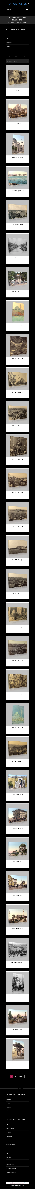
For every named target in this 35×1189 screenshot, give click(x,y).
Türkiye (9, 1132)
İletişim (9, 1157)
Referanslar (10, 1153)
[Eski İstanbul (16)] (17, 379)
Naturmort (10, 1124)
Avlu (17, 90)
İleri (20, 1076)
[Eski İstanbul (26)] (17, 714)
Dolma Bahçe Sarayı (17, 191)
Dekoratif (9, 1136)
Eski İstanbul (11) (17, 291)
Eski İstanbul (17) (17, 425)
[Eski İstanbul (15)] (17, 345)
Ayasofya (17, 123)
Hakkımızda (10, 1150)
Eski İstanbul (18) (17, 459)
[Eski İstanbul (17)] (17, 412)
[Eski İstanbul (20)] (17, 513)
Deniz (8, 46)
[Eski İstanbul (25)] (17, 681)
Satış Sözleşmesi (11, 1172)
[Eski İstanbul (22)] (17, 580)
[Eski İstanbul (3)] (17, 781)
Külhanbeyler (17, 1063)
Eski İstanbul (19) (17, 492)
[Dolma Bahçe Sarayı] (17, 177)
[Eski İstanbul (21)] (17, 546)
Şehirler (9, 35)
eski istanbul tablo (22, 22)
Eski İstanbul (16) (17, 392)
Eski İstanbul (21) (17, 560)
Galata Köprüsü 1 (17, 962)
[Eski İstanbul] (17, 245)
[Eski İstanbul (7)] (17, 882)
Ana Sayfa (11, 22)
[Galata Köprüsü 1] (17, 949)
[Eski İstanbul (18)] (17, 446)
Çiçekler (9, 42)
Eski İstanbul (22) (17, 593)
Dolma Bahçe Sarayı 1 (17, 224)
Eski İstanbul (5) (17, 861)
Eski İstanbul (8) (17, 929)
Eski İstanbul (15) (17, 358)
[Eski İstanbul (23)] (17, 614)
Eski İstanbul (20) (17, 526)
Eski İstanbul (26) (17, 727)
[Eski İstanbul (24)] (17, 647)
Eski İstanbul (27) (17, 761)
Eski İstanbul (17, 258)
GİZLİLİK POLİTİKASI (11, 1164)
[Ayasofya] (17, 110)
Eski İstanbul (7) (17, 895)
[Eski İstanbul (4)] (17, 815)
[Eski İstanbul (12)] (17, 312)
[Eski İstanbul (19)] (17, 479)
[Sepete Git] (28, 3)
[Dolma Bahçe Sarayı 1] (17, 211)
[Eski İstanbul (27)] (17, 748)
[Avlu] (17, 77)
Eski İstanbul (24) (17, 660)
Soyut (8, 38)
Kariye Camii (17, 1029)
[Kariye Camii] (17, 1016)
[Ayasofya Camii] (17, 144)
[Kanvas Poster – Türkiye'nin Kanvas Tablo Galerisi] (17, 3)
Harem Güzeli (17, 996)
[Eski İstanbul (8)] (17, 915)
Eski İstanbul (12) (17, 325)
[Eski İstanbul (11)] (17, 278)
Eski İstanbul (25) (17, 694)
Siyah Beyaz (10, 1128)
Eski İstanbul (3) (17, 794)
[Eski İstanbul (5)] (17, 848)
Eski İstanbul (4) (17, 828)
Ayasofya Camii (17, 157)
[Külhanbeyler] (17, 1050)
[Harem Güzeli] (17, 983)
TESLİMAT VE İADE (11, 1168)
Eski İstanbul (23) (17, 627)
